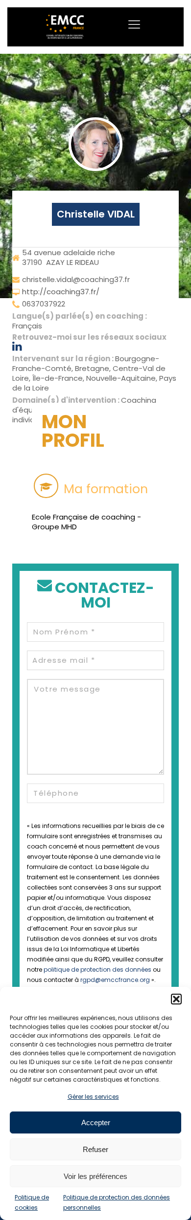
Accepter (95, 1122)
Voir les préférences (95, 1176)
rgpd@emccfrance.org (115, 980)
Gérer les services (93, 1096)
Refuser (95, 1149)
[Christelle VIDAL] (95, 144)
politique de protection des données (97, 969)
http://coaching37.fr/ (60, 291)
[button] (176, 999)
